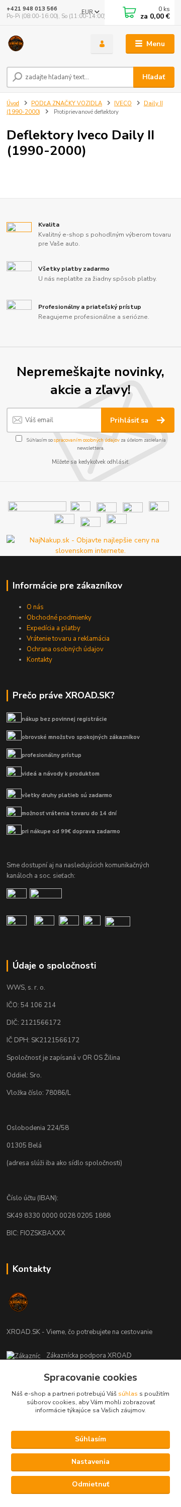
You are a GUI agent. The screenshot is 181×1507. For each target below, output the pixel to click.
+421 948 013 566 (32, 9)
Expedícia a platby (53, 628)
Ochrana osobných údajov (65, 649)
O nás (35, 607)
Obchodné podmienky (59, 617)
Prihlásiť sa (130, 420)
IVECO (123, 103)
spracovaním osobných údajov (87, 440)
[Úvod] (41, 44)
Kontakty (39, 659)
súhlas (128, 1394)
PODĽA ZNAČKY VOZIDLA (66, 103)
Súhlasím (90, 1439)
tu (90, 1485)
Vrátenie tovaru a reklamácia (68, 638)
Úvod (13, 103)
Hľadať (153, 77)
